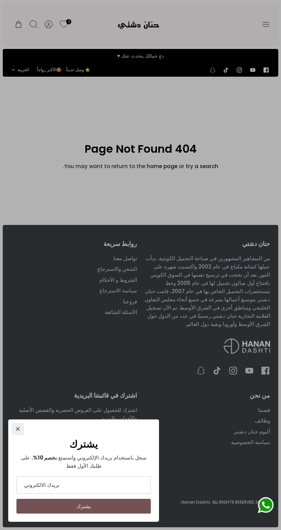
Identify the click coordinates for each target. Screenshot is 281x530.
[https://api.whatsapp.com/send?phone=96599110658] (265, 506)
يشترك (83, 506)
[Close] (18, 429)
